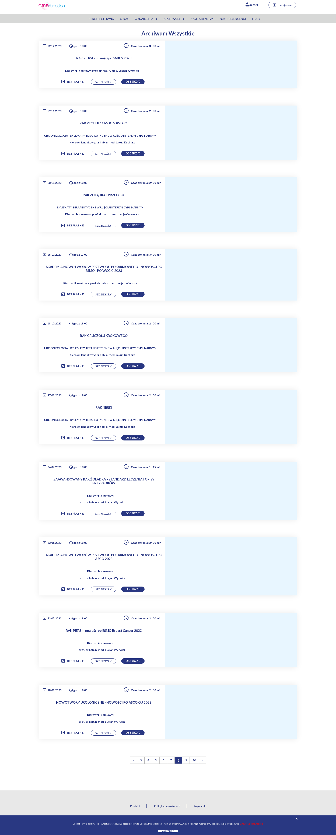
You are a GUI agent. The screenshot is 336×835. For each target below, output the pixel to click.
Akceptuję (168, 831)
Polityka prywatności (167, 806)
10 (194, 760)
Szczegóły (103, 82)
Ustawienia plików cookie (251, 823)
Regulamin (200, 806)
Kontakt (135, 806)
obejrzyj (133, 81)
